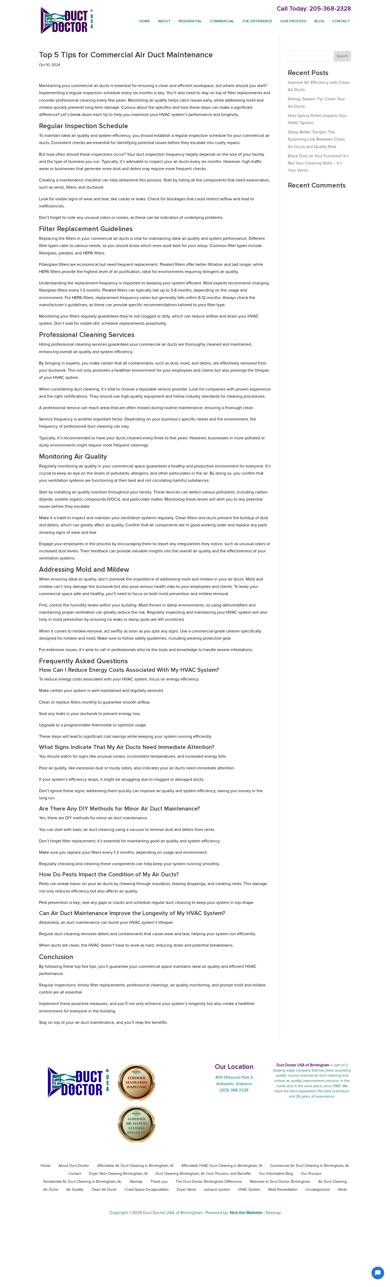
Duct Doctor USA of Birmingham (173, 1213)
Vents (342, 1189)
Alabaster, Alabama (234, 1084)
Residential (190, 21)
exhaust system (217, 1189)
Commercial (222, 21)
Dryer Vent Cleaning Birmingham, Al (118, 1174)
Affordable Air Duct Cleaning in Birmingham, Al (135, 1166)
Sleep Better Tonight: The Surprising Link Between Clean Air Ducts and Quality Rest (316, 139)
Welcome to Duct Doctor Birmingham (280, 1182)
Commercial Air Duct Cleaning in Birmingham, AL (309, 1166)
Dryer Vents (186, 1189)
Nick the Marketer (246, 1213)
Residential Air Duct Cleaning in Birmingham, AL (82, 1182)
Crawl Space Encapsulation (147, 1189)
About (164, 21)
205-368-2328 (330, 9)
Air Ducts (50, 1189)
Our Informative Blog (276, 1174)
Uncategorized (318, 1189)
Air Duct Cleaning (332, 1182)
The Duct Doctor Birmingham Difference (209, 1182)
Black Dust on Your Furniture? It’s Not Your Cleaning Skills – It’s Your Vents (318, 163)
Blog (319, 21)
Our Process (293, 21)
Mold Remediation (283, 1189)
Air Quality (74, 1189)
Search (342, 56)
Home (144, 21)
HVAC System (249, 1189)
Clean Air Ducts (104, 1189)
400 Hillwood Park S (234, 1077)
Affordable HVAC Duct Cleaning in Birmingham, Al (221, 1166)
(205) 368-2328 (234, 1090)
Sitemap (135, 1182)
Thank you (159, 1182)
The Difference (257, 21)
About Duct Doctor (73, 1166)
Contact (341, 21)
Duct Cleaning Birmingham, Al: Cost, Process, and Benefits (203, 1174)
